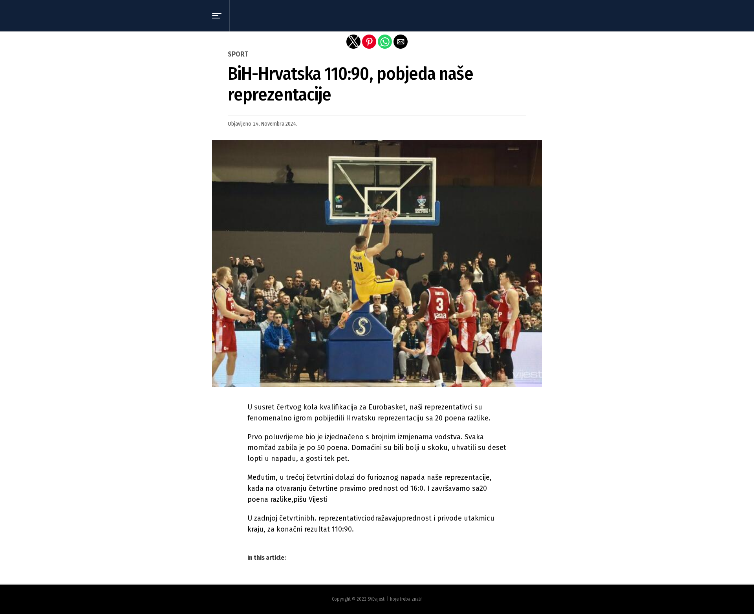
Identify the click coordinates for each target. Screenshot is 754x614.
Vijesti (318, 499)
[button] (216, 15)
